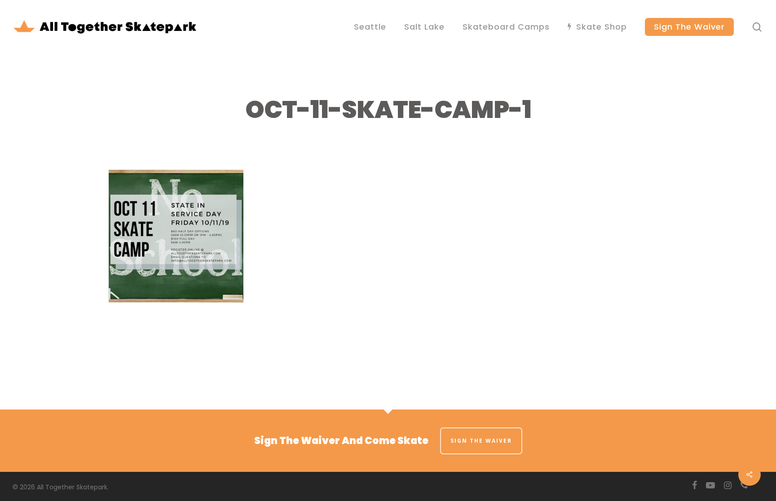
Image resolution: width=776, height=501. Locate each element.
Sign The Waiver (481, 440)
